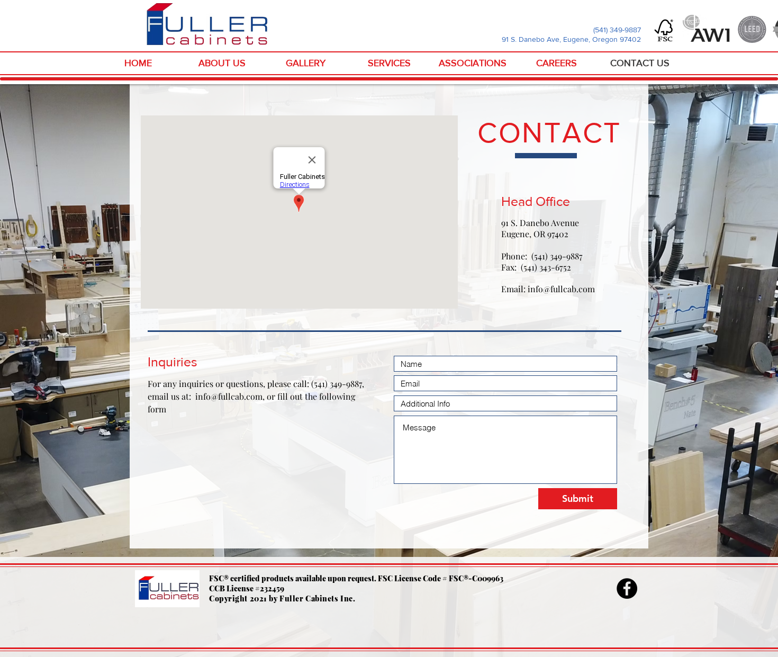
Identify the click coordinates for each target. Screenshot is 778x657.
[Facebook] (627, 588)
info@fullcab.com (561, 288)
